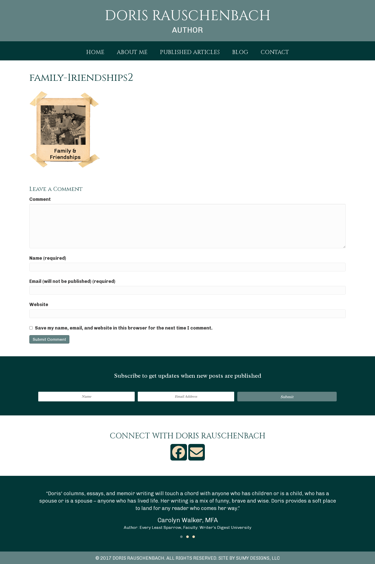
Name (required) (47, 258)
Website (38, 304)
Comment (40, 199)
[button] (287, 396)
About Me (132, 52)
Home (95, 52)
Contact (275, 52)
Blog (240, 52)
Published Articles (190, 52)
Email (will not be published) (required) (72, 281)
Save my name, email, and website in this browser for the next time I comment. (123, 328)
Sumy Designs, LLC (258, 558)
